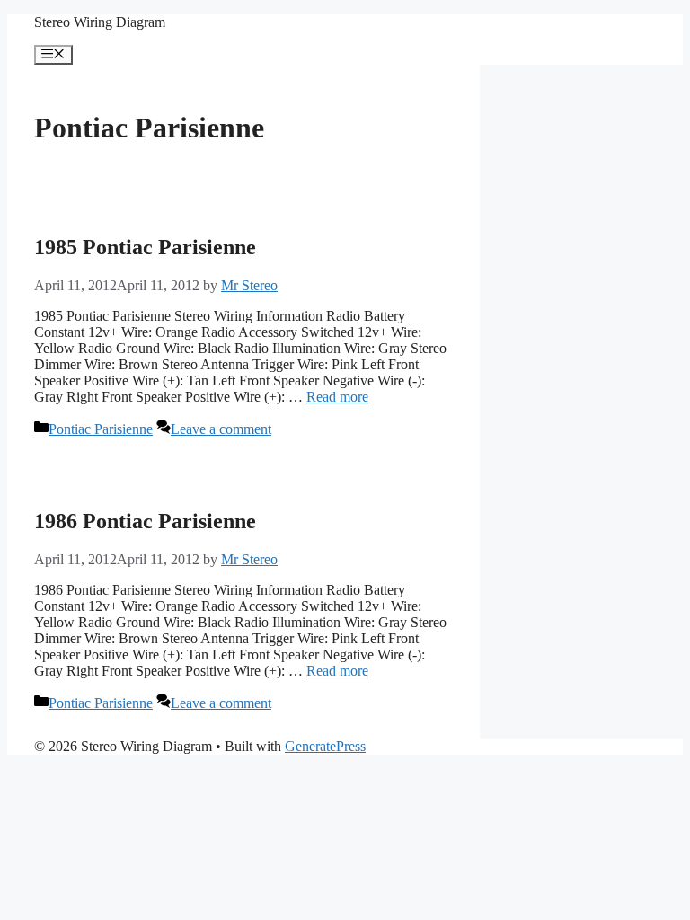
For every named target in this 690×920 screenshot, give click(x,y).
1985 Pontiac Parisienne (145, 247)
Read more (337, 396)
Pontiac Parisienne (101, 429)
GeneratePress (325, 746)
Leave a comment (221, 429)
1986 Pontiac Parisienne (145, 521)
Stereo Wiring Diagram (99, 22)
